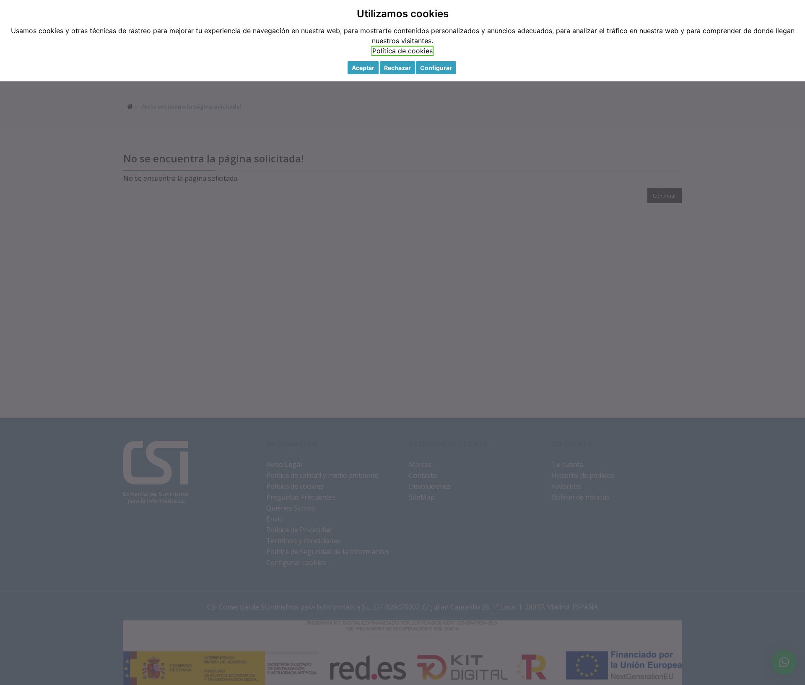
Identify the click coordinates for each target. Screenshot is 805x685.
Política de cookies (402, 51)
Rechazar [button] (397, 67)
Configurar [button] (436, 67)
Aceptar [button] (363, 67)
